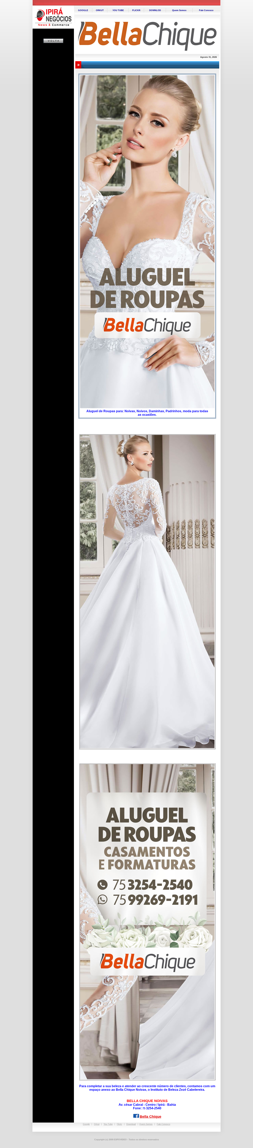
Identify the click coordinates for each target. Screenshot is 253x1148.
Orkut (96, 1124)
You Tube (108, 1124)
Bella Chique (150, 1117)
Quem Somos (146, 1124)
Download (131, 1124)
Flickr (119, 1124)
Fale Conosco (163, 1124)
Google (86, 1124)
